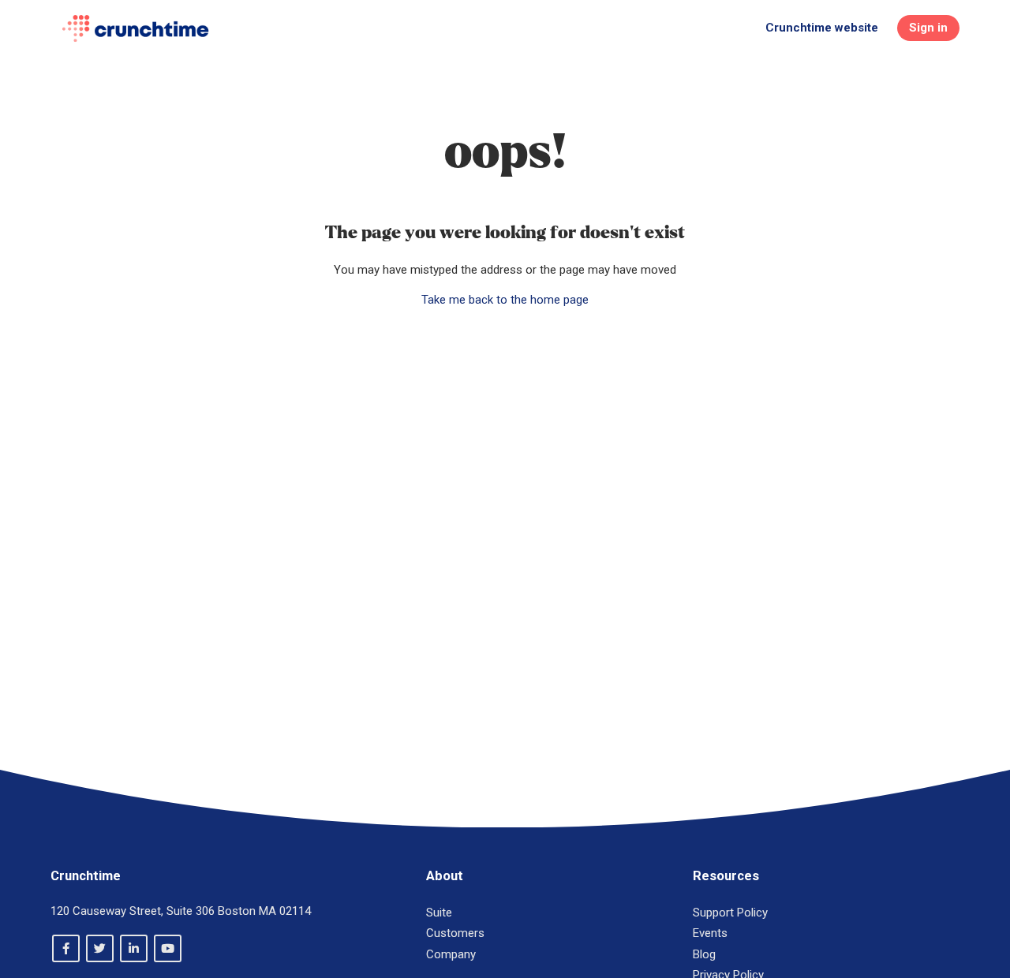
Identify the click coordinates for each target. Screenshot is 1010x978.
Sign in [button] (928, 28)
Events (710, 933)
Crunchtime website (821, 28)
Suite (439, 912)
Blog (704, 954)
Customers (455, 933)
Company (451, 954)
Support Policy (730, 912)
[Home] (135, 28)
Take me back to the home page (505, 300)
